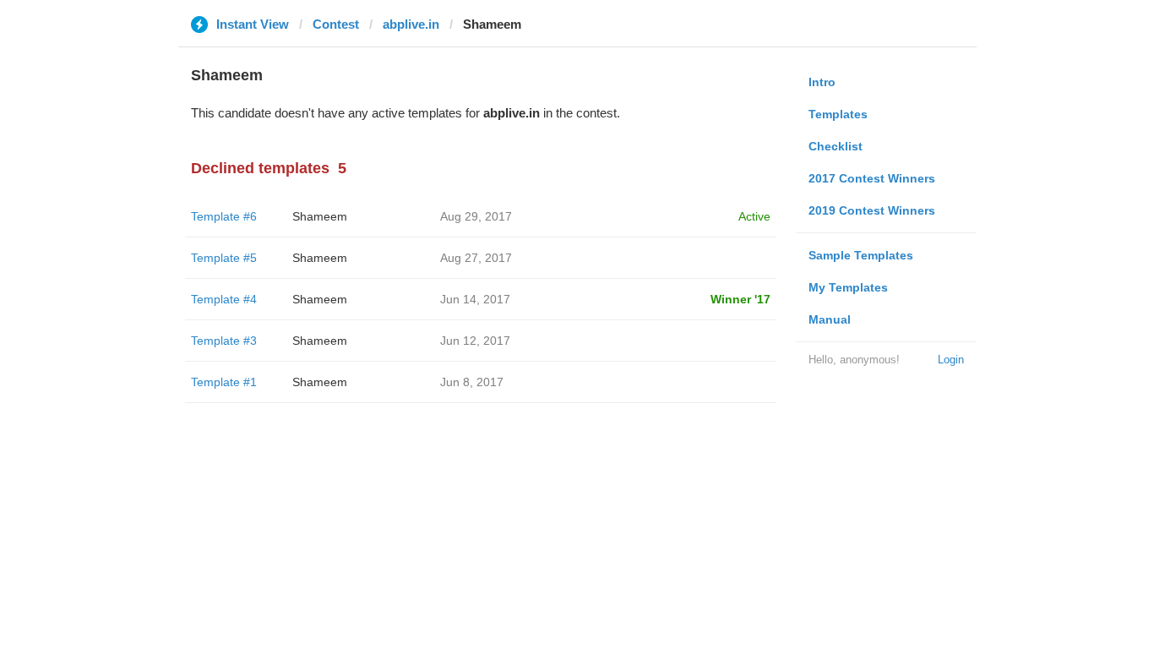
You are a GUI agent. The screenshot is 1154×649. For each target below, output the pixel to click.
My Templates (848, 287)
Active (754, 216)
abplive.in (411, 24)
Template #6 (224, 216)
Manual (829, 319)
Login (951, 359)
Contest (336, 24)
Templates (838, 114)
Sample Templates (860, 255)
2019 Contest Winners (871, 210)
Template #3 (224, 340)
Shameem (319, 216)
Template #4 (224, 299)
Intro (822, 82)
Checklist (835, 146)
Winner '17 (740, 299)
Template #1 (224, 382)
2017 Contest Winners (871, 178)
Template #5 (224, 258)
